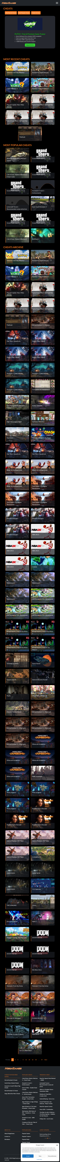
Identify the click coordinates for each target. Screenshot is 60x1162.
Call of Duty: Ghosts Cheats (12, 1083)
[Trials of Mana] (17, 789)
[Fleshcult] (30, 133)
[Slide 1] (45, 1138)
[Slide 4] (48, 1138)
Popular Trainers (26, 1136)
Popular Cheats (26, 1142)
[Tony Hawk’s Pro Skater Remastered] (43, 482)
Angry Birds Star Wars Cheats (12, 1093)
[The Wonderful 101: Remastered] (43, 595)
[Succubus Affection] (43, 418)
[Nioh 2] (43, 918)
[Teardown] (17, 434)
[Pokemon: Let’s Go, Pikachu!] (17, 69)
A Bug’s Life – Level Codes (46, 1118)
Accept (28, 1156)
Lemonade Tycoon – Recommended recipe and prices (46, 1084)
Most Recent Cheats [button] (11, 12)
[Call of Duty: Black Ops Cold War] (43, 101)
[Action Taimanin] (43, 402)
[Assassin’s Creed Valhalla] (17, 370)
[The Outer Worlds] (17, 998)
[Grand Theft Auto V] (43, 155)
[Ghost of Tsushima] (17, 660)
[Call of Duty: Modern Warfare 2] (17, 235)
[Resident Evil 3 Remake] (43, 805)
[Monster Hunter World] (17, 708)
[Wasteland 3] (17, 579)
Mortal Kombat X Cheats (11, 1080)
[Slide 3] (47, 1138)
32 (32, 1059)
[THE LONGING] (17, 902)
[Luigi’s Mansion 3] (17, 85)
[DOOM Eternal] (43, 934)
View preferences (52, 1156)
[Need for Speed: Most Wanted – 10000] (17, 155)
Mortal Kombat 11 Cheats (11, 1090)
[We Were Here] (43, 966)
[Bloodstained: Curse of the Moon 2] (17, 627)
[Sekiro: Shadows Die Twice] (17, 837)
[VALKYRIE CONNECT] (43, 692)
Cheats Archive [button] (36, 12)
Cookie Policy (39, 1159)
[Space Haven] (43, 660)
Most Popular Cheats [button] (24, 12)
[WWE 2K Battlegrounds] (17, 466)
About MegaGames (9, 1133)
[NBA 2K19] (43, 1030)
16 (26, 1059)
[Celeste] (43, 563)
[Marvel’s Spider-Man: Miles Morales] (17, 101)
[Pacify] (17, 692)
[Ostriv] (43, 902)
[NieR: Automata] (43, 773)
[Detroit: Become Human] (43, 676)
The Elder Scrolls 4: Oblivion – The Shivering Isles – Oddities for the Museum (47, 1114)
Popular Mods (25, 1139)
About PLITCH (30, 45)
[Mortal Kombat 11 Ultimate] (43, 321)
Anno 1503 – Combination (46, 1109)
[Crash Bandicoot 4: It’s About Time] (43, 434)
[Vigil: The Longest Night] (17, 418)
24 (29, 1059)
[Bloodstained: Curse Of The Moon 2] (43, 644)
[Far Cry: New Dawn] (30, 1047)
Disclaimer (7, 1139)
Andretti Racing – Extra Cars (47, 1098)
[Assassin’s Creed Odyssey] (43, 69)
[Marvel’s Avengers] (17, 515)
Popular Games (26, 1133)
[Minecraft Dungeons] (43, 740)
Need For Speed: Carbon (46, 1106)
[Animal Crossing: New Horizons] (17, 934)
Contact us (7, 1136)
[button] (57, 1145)
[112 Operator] (43, 885)
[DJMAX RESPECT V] (43, 1014)
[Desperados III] (17, 676)
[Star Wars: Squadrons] (17, 337)
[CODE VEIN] (17, 869)
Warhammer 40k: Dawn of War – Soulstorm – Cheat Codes (29, 1112)
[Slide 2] (46, 1138)
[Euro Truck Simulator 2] (43, 203)
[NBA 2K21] (43, 531)
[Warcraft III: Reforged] (17, 1014)
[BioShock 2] (43, 235)
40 (36, 1059)
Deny (40, 1156)
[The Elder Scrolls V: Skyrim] (17, 1030)
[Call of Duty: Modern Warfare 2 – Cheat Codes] (17, 171)
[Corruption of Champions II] (43, 386)
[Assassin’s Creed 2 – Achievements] (43, 187)
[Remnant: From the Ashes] (17, 982)
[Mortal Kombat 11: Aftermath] (43, 708)
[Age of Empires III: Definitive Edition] (17, 402)
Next (45, 1059)
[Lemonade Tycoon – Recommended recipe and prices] (17, 203)
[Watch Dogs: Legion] (43, 337)
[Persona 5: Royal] (17, 918)
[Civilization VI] (43, 853)
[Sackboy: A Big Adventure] (43, 85)
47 (42, 1059)
